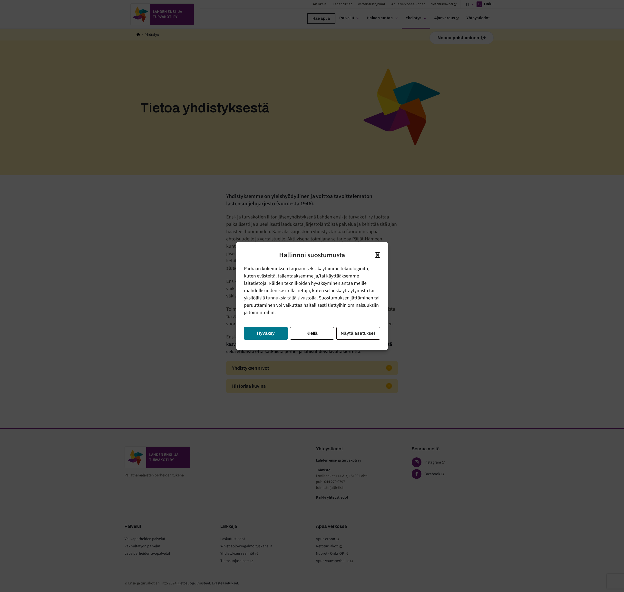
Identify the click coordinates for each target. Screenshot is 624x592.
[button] (377, 255)
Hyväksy (266, 333)
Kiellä (312, 333)
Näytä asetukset (358, 333)
